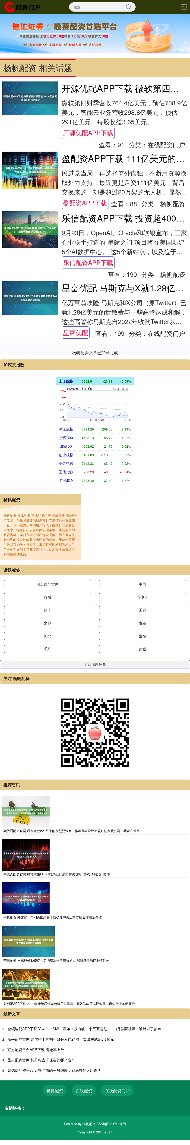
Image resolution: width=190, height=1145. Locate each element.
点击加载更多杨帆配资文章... (95, 352)
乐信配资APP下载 (88, 262)
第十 (47, 610)
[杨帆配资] (24, 6)
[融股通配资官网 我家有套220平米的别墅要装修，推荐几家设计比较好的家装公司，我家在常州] (26, 811)
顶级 (142, 649)
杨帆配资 (54, 1090)
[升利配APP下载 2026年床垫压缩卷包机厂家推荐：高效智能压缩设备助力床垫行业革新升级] (26, 984)
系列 (47, 649)
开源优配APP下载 (88, 132)
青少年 (142, 597)
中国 (142, 584)
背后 (47, 597)
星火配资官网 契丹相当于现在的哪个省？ (41, 1060)
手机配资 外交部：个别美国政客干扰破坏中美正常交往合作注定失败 (52, 917)
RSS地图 (102, 1123)
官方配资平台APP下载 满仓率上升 (35, 1049)
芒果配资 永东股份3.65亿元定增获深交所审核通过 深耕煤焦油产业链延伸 (56, 960)
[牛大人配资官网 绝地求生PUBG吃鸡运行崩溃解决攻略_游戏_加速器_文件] (26, 854)
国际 (142, 610)
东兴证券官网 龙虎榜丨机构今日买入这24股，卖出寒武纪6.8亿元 (60, 1039)
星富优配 (75, 332)
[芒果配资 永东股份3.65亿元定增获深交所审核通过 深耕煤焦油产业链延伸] (28, 941)
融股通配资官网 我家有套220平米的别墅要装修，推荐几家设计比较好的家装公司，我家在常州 (71, 830)
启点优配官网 (47, 584)
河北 (47, 636)
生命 (142, 636)
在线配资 (84, 1090)
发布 (142, 623)
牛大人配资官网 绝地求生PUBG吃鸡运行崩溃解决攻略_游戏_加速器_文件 (56, 874)
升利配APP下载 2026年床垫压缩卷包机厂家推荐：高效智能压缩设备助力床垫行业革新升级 (69, 1003)
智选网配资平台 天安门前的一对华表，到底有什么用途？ (54, 1070)
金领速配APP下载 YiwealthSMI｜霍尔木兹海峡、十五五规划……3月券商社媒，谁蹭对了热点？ (86, 1028)
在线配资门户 (117, 1090)
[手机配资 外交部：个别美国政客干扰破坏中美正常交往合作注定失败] (26, 897)
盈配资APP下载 (85, 202)
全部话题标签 (95, 664)
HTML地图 (118, 1123)
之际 (47, 623)
